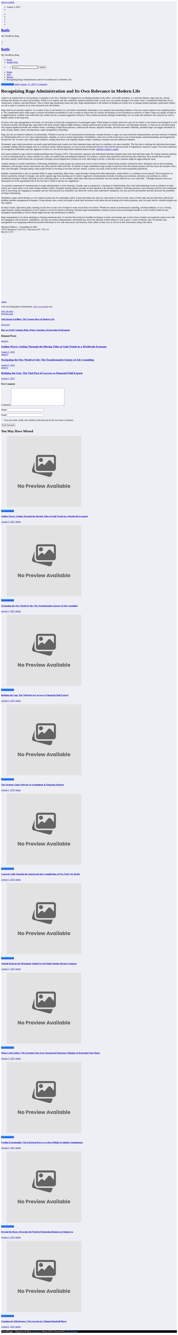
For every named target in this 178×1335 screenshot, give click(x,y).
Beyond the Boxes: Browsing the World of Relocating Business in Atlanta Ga (37, 1232)
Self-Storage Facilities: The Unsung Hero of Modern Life (27, 319)
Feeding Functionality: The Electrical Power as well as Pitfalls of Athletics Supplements (42, 1142)
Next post (5, 324)
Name (4, 410)
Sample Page (12, 62)
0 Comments (41, 84)
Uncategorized (7, 84)
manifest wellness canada (107, 149)
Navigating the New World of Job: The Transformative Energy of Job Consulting (47, 359)
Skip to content (7, 2)
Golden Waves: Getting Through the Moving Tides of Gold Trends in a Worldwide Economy (54, 346)
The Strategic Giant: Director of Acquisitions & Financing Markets (32, 785)
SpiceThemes (71, 1331)
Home (9, 60)
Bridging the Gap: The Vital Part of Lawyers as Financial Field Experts (42, 373)
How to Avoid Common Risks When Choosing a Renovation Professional (35, 330)
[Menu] (2, 41)
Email (4, 415)
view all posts (7, 311)
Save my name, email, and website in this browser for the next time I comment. (39, 420)
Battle (5, 30)
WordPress (36, 1331)
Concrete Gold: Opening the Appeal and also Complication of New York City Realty (40, 874)
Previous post (7, 314)
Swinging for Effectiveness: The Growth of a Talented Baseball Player (34, 1321)
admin (17, 84)
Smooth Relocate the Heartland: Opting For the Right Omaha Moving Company (39, 963)
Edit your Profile (40, 306)
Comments (6, 405)
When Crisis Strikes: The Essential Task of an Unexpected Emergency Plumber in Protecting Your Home (50, 1053)
